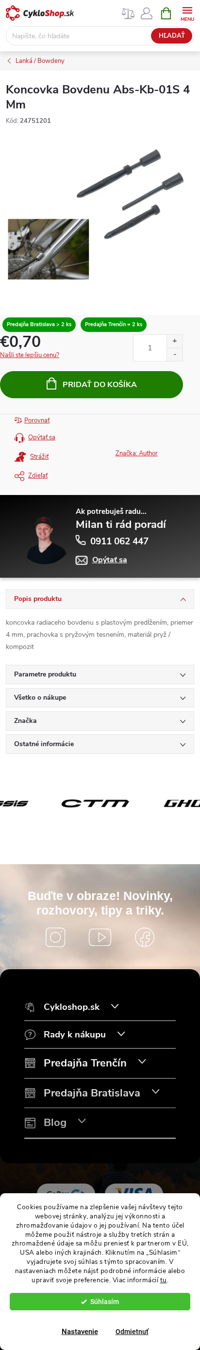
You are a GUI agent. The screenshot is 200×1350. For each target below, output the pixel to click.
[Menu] (187, 13)
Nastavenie (80, 1331)
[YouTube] (100, 937)
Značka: (137, 453)
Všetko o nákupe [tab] (40, 697)
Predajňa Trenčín (85, 1063)
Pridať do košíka (100, 384)
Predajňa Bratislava (92, 1093)
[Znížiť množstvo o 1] (175, 354)
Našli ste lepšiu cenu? (29, 355)
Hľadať (172, 35)
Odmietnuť (132, 1331)
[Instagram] (55, 937)
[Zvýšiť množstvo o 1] (175, 341)
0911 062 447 (119, 541)
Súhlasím (104, 1301)
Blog (55, 1123)
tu (163, 1280)
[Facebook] (144, 937)
